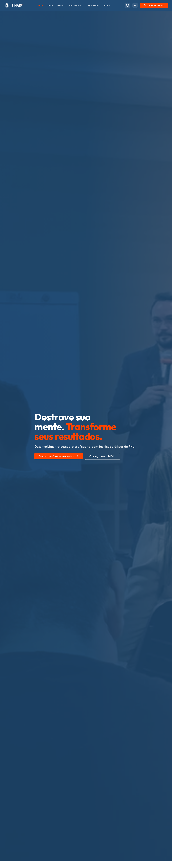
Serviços (60, 5)
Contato (106, 5)
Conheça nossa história (102, 456)
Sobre (50, 5)
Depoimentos (93, 5)
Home (40, 5)
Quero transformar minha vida (56, 456)
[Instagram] (127, 5)
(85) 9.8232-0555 (155, 5)
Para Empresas (76, 5)
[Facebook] (135, 5)
